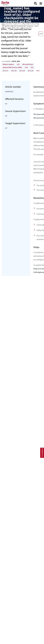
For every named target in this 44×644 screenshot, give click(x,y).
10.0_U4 (30, 71)
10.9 (26, 67)
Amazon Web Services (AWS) (12, 67)
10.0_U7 (5, 71)
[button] (42, 453)
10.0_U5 (22, 71)
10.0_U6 (13, 71)
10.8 (32, 67)
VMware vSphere (8, 64)
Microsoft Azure (27, 64)
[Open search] (35, 3)
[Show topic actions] (40, 34)
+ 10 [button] (37, 71)
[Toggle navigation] (41, 3)
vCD (18, 64)
